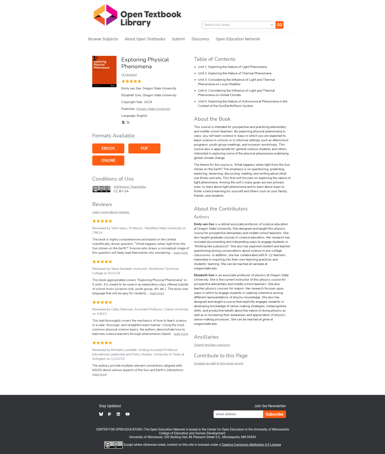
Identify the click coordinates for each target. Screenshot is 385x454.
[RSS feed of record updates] (128, 122)
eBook (108, 148)
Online (108, 160)
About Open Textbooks (145, 39)
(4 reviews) (129, 75)
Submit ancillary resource (212, 345)
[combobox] (237, 24)
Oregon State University (153, 109)
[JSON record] (123, 122)
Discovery (200, 39)
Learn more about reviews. (111, 212)
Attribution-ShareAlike (130, 187)
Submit (178, 39)
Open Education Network (238, 39)
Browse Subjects (103, 39)
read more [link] (180, 253)
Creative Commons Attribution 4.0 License (251, 445)
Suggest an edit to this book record (218, 363)
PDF (144, 148)
